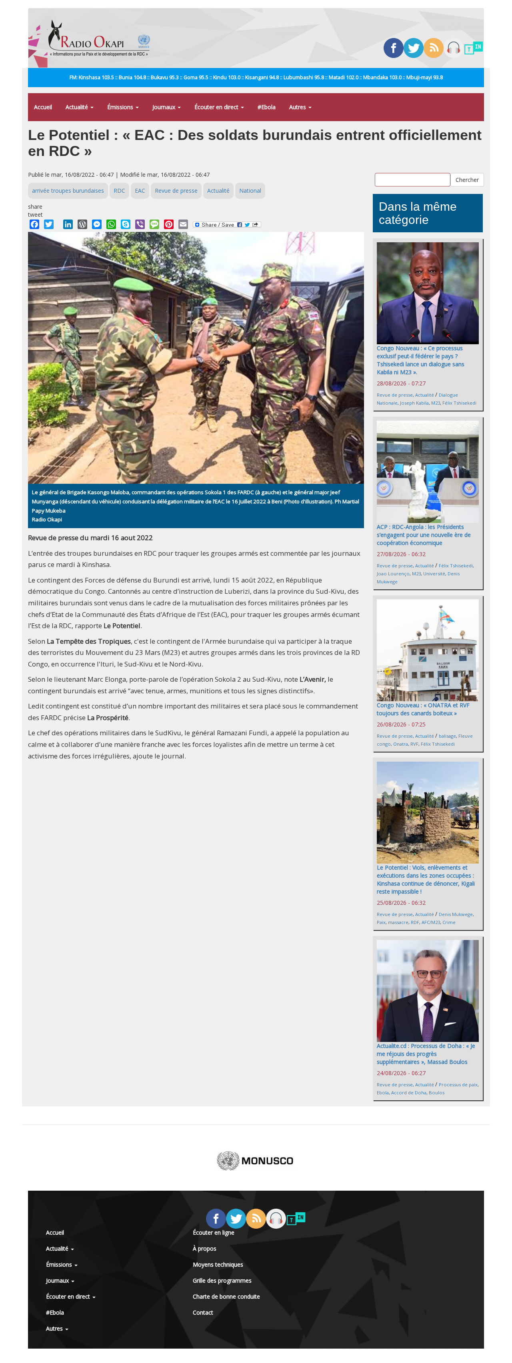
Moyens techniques (218, 1264)
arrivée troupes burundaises (68, 190)
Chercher (467, 179)
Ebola (383, 1093)
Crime (449, 922)
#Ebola (267, 107)
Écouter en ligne (213, 1232)
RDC (119, 190)
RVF (414, 744)
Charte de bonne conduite (226, 1296)
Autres (298, 107)
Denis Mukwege (456, 914)
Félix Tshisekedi (459, 403)
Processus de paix (458, 1085)
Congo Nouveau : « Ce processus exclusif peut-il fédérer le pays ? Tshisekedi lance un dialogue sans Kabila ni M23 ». (420, 360)
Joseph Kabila (414, 403)
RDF (415, 922)
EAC (140, 190)
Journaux (164, 107)
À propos (204, 1248)
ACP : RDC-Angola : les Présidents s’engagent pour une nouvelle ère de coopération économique (424, 535)
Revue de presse (176, 190)
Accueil (43, 107)
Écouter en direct (217, 107)
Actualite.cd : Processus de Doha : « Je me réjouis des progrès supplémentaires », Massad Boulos (426, 1054)
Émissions (121, 107)
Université (434, 574)
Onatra (400, 744)
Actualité (78, 107)
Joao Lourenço (393, 574)
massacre (398, 922)
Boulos (436, 1093)
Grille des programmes (222, 1280)
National (250, 190)
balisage (447, 736)
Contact (203, 1312)
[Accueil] (102, 38)
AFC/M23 (431, 922)
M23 (435, 403)
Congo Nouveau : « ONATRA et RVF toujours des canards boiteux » (423, 709)
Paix (381, 922)
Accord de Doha (408, 1093)
